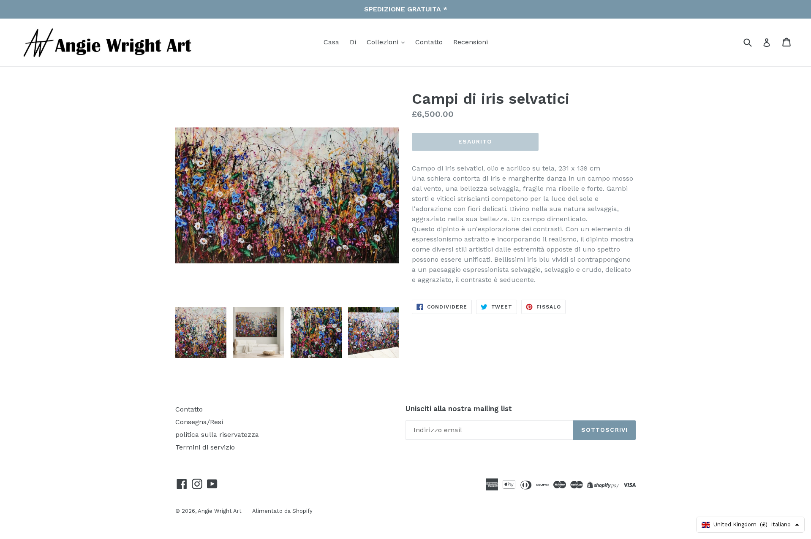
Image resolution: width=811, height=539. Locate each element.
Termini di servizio (205, 447)
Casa (331, 42)
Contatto (429, 42)
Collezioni (383, 42)
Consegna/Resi (199, 422)
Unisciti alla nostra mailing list (459, 408)
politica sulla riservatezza (217, 435)
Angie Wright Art (220, 511)
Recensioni (470, 42)
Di (353, 42)
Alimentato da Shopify (282, 511)
